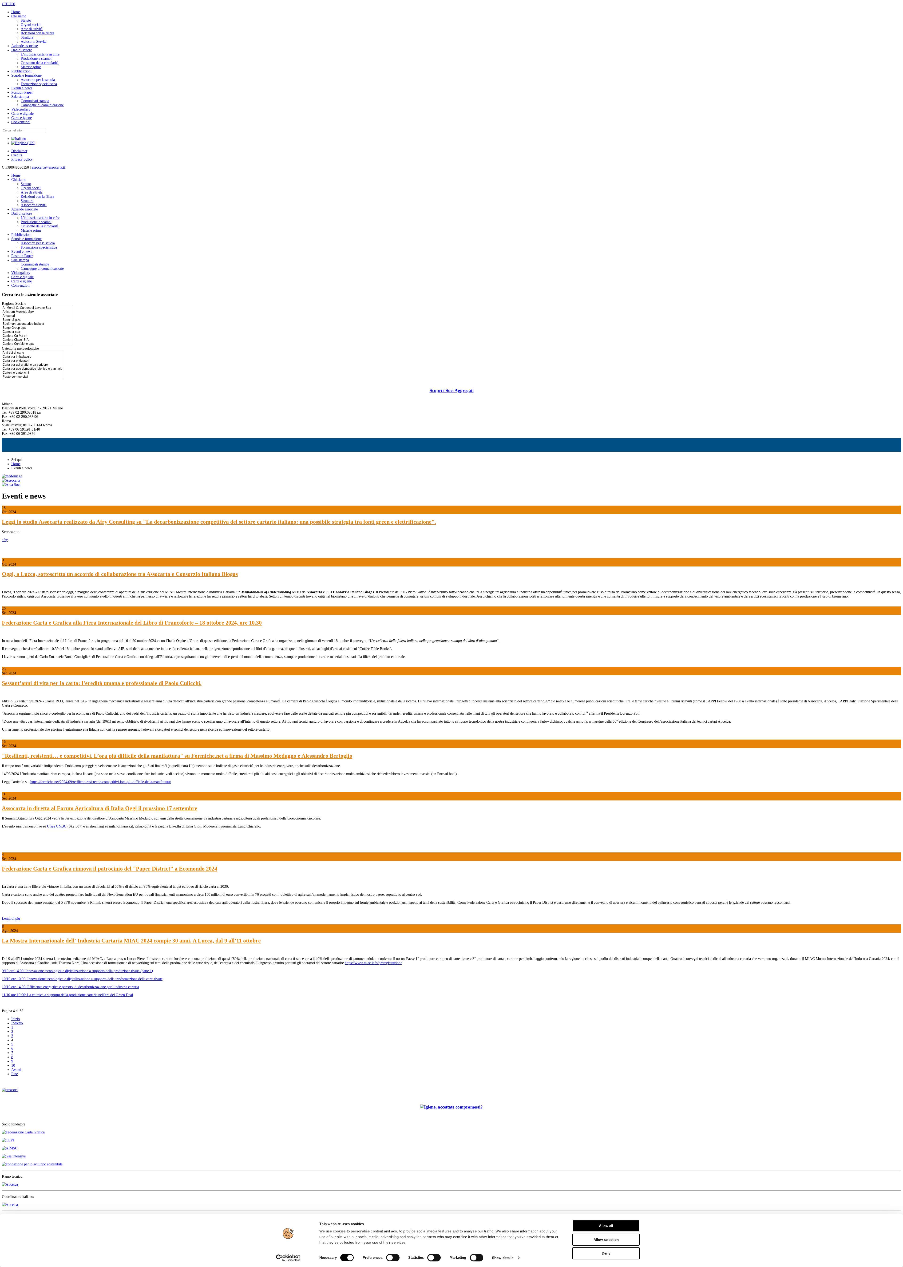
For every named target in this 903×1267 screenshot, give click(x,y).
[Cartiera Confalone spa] (37, 344)
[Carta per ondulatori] (32, 361)
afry (5, 540)
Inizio (15, 1019)
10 (13, 1065)
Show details (502, 1258)
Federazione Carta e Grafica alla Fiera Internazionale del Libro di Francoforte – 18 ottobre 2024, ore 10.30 (132, 623)
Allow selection (606, 1240)
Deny (606, 1253)
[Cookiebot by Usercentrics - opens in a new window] (288, 1257)
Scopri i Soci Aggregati (452, 390)
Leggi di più (11, 918)
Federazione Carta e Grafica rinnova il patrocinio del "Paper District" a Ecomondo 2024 (109, 869)
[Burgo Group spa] (37, 328)
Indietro (17, 1023)
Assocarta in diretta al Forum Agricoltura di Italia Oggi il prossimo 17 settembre (99, 808)
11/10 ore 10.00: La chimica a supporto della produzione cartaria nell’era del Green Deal (67, 995)
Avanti (16, 1070)
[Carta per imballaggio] (32, 357)
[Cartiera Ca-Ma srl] (37, 336)
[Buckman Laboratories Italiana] (37, 324)
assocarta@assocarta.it (48, 167)
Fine (14, 1074)
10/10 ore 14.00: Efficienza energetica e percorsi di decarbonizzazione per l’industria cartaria (70, 987)
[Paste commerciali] (32, 377)
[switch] (393, 1257)
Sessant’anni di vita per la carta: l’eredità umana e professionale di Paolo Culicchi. (102, 683)
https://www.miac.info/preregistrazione (373, 963)
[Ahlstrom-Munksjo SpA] (37, 312)
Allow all (606, 1226)
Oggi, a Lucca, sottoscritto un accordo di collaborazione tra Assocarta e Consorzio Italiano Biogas (120, 574)
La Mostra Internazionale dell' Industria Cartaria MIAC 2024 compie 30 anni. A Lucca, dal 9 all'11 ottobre (131, 941)
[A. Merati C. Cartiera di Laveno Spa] (37, 308)
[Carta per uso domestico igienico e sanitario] (32, 369)
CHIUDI (8, 4)
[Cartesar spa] (37, 332)
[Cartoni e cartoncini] (32, 373)
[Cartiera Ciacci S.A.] (37, 340)
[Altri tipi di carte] (32, 353)
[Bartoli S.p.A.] (37, 320)
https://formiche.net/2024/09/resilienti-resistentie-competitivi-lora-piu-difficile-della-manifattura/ (100, 782)
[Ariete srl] (37, 316)
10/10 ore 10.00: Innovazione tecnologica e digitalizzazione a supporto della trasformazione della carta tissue (82, 979)
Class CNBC (57, 826)
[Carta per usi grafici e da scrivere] (32, 365)
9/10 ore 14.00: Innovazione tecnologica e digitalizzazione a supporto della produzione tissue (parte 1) (77, 971)
